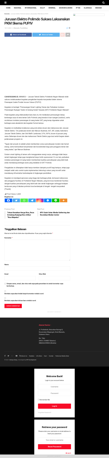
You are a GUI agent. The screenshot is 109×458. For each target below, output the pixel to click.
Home (8, 8)
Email (6, 274)
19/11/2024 (7, 28)
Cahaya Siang (13, 360)
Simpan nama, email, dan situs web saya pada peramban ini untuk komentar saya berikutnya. (35, 285)
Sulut (42, 8)
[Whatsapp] (24, 200)
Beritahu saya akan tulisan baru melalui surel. (20, 300)
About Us (24, 356)
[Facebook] (8, 200)
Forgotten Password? (44, 412)
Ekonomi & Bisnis (65, 8)
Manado (16, 28)
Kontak (51, 356)
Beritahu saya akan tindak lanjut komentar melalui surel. (24, 293)
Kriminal (52, 8)
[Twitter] (16, 200)
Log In (69, 453)
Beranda (6, 14)
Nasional (17, 8)
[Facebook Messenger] (48, 200)
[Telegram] (32, 200)
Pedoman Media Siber (62, 356)
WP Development (31, 360)
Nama (6, 264)
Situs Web (42, 274)
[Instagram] (40, 200)
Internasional (31, 8)
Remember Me (45, 400)
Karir (45, 356)
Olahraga (88, 8)
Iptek (78, 8)
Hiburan (98, 8)
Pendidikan (24, 28)
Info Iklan (39, 356)
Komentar (8, 238)
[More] (63, 200)
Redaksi (31, 356)
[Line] (55, 200)
